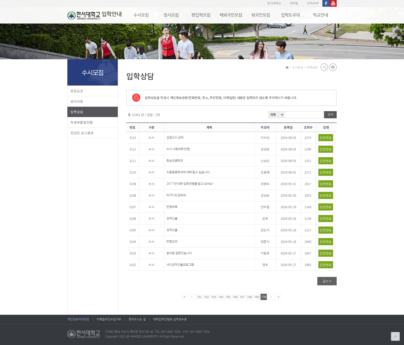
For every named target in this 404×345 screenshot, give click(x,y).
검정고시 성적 (174, 137)
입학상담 (76, 111)
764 (220, 297)
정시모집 (171, 15)
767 (242, 297)
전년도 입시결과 (81, 132)
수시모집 (141, 15)
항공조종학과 (174, 160)
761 (199, 297)
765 (227, 297)
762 (206, 297)
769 (256, 297)
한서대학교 (274, 3)
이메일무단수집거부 (109, 319)
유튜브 (333, 3)
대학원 (294, 3)
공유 (324, 67)
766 (235, 297)
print (333, 67)
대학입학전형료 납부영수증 (170, 319)
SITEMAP (313, 3)
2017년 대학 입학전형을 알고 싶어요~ (190, 184)
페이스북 (326, 3)
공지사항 (76, 101)
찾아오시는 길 (137, 319)
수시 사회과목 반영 (178, 149)
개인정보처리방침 (78, 319)
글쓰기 (327, 281)
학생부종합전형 (81, 122)
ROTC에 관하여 (176, 195)
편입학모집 (200, 15)
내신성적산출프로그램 (180, 264)
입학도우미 (290, 15)
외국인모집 (260, 15)
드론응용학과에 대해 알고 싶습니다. (188, 172)
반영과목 (171, 207)
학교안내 (320, 15)
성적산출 (171, 218)
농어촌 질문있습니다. (179, 253)
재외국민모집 (230, 15)
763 (213, 297)
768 (249, 297)
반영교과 (171, 241)
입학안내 (112, 14)
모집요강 (76, 90)
